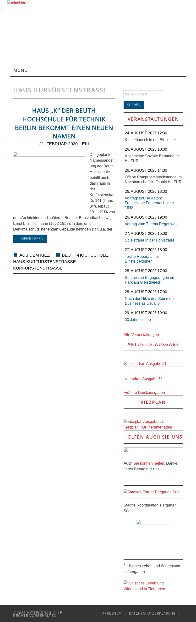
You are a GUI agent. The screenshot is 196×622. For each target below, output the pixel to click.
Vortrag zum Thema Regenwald (152, 224)
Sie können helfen (148, 463)
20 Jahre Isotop (138, 320)
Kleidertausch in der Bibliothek (151, 140)
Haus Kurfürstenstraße (44, 261)
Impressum (111, 613)
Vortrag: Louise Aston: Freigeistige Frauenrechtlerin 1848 (149, 203)
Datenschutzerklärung (152, 613)
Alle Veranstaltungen (141, 335)
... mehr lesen (30, 238)
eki (85, 143)
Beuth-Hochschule (85, 255)
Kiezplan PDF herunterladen (148, 427)
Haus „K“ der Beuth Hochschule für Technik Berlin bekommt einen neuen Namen (64, 123)
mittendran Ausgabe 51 (143, 379)
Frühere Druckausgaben (144, 393)
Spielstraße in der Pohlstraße (149, 240)
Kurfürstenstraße (38, 268)
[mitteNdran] (21, 3)
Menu (20, 70)
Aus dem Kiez (34, 255)
